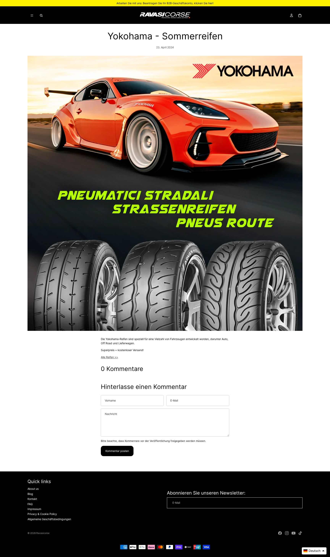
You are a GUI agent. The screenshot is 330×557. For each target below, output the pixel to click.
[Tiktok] (300, 533)
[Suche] (41, 15)
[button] (314, 551)
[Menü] (32, 15)
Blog (30, 493)
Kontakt (32, 498)
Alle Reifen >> (109, 357)
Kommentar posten (117, 451)
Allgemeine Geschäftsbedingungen (49, 519)
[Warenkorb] (300, 15)
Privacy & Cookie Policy (42, 514)
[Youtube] (293, 533)
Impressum (34, 509)
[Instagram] (287, 533)
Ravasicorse (42, 533)
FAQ (30, 503)
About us (33, 488)
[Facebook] (280, 533)
